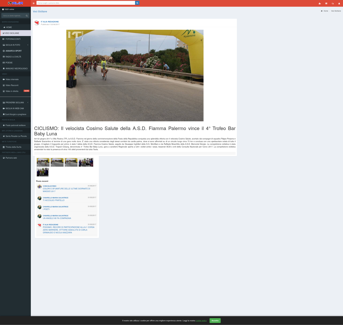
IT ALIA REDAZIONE (50, 21)
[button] (33, 3)
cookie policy (201, 321)
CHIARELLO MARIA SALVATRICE (55, 198)
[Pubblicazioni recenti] (326, 3)
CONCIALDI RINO (49, 186)
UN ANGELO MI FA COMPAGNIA (57, 218)
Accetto (215, 321)
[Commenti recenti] (332, 3)
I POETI (46, 209)
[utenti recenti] (320, 3)
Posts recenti (42, 181)
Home (325, 11)
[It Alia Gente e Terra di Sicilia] (15, 3)
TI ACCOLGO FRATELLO (53, 200)
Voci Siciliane (40, 11)
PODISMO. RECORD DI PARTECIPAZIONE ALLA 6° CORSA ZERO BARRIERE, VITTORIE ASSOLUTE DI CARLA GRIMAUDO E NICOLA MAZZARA (68, 230)
